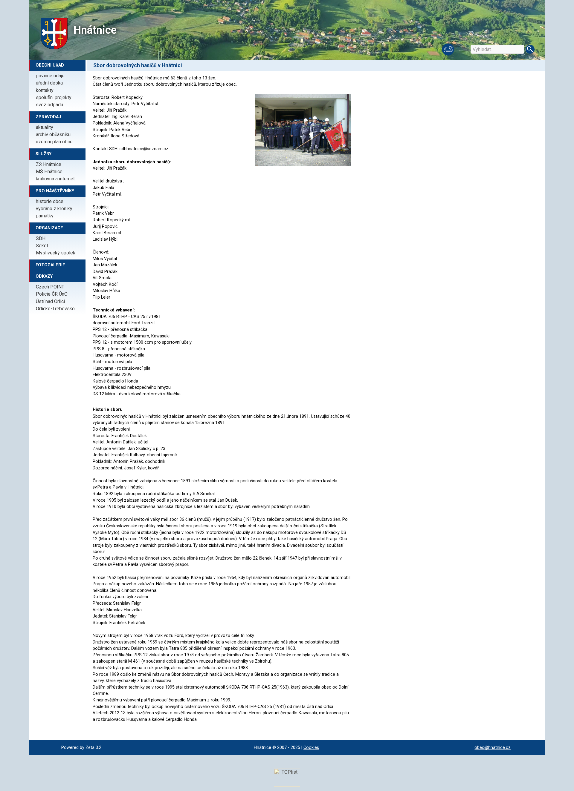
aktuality (44, 127)
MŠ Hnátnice (49, 171)
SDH (40, 238)
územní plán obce (54, 142)
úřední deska (49, 83)
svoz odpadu (49, 104)
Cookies (311, 747)
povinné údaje (50, 76)
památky (45, 216)
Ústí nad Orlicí (50, 301)
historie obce (49, 201)
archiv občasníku (53, 134)
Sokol (42, 245)
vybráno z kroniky (54, 208)
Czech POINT (50, 287)
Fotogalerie (50, 265)
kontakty (45, 90)
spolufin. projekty (53, 97)
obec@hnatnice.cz (492, 747)
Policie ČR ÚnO (52, 294)
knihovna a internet (55, 179)
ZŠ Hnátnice (48, 164)
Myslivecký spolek (55, 253)
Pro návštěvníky (55, 190)
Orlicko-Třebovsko (55, 308)
